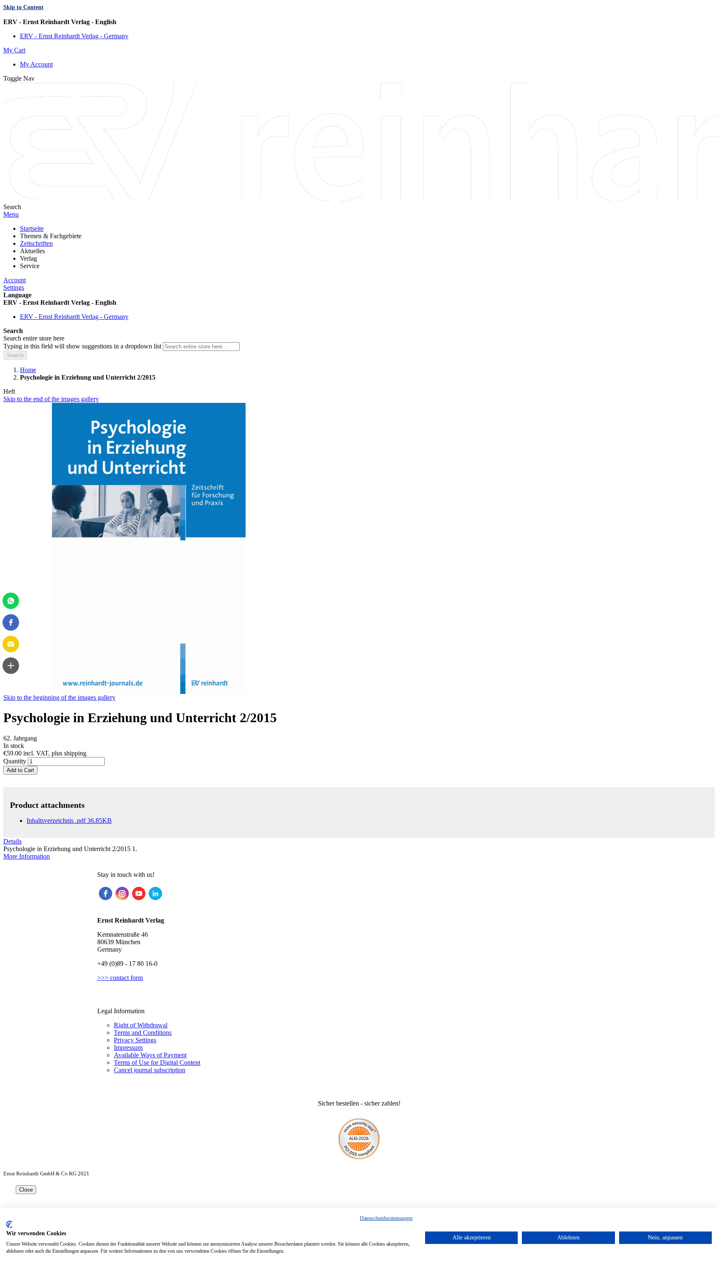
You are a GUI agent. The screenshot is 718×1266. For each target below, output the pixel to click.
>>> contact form (120, 977)
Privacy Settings (135, 1040)
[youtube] (138, 893)
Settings (13, 287)
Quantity (14, 761)
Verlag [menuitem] (28, 258)
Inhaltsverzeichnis (69, 820)
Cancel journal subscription (149, 1070)
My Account (36, 64)
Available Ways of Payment (150, 1055)
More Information (26, 856)
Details (12, 841)
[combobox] (201, 346)
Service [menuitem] (29, 265)
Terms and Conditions (143, 1032)
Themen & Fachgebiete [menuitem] (50, 235)
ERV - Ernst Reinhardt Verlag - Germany (74, 35)
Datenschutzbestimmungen (386, 1218)
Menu (11, 214)
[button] (359, 22)
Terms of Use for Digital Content (157, 1062)
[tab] (359, 841)
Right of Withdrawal (140, 1025)
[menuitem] (32, 228)
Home (28, 369)
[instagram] (122, 893)
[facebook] (105, 893)
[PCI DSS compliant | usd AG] (359, 1157)
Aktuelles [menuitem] (32, 250)
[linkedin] (155, 893)
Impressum (128, 1047)
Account (14, 280)
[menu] (359, 247)
